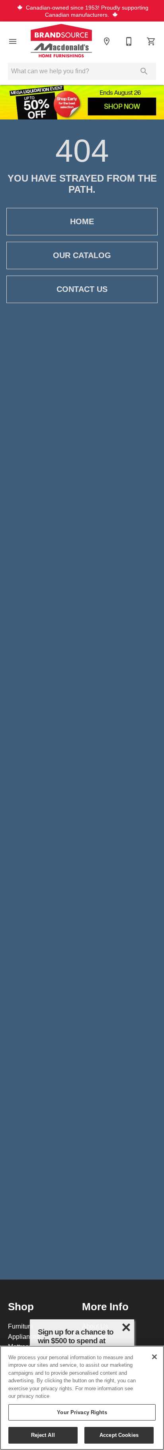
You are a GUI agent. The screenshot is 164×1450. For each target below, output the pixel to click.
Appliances (24, 1336)
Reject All (43, 1435)
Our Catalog (82, 255)
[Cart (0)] (151, 41)
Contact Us (82, 289)
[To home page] (61, 41)
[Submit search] (144, 71)
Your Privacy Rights (82, 1412)
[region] (82, 1398)
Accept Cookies (119, 1435)
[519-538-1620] (129, 41)
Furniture (20, 1326)
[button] (12, 41)
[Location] (106, 41)
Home (82, 221)
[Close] (154, 1357)
